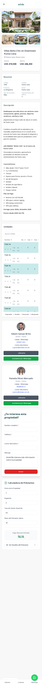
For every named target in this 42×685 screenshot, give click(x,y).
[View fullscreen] (36, 29)
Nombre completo (11, 425)
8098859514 (21, 387)
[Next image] (36, 22)
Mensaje (7, 453)
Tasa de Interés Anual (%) (13, 508)
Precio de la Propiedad (12, 488)
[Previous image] (5, 22)
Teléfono (8, 434)
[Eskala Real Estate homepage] (21, 4)
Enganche (7, 498)
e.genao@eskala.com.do (21, 347)
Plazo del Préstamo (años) (13, 518)
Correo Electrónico (11, 444)
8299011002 (21, 342)
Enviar (21, 472)
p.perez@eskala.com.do (21, 392)
